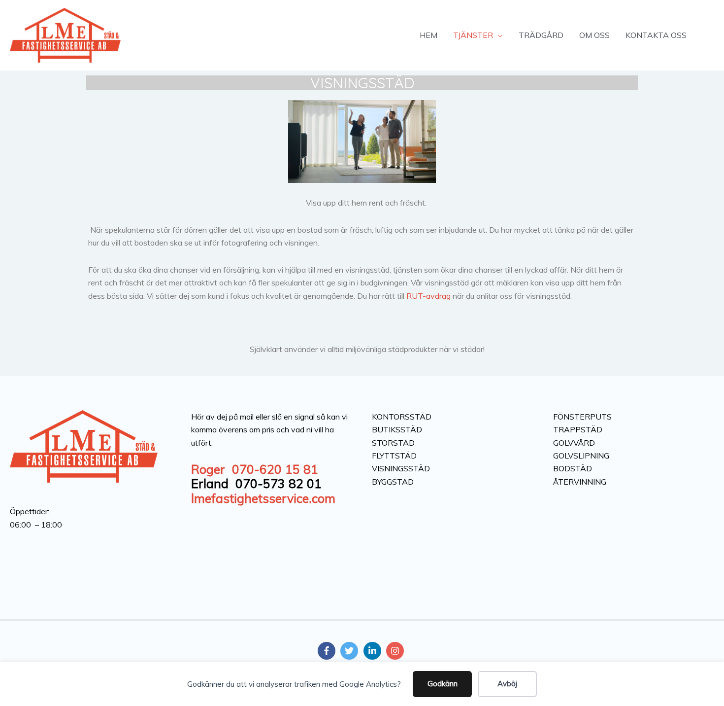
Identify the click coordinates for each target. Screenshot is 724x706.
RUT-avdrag (428, 296)
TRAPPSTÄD (577, 429)
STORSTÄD (393, 443)
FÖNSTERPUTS (582, 417)
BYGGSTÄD (393, 482)
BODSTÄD (572, 468)
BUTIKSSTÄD (397, 429)
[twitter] (350, 651)
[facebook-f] (328, 651)
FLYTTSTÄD (394, 455)
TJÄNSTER (473, 35)
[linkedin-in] (373, 651)
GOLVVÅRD (574, 443)
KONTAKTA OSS (656, 35)
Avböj (507, 683)
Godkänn (443, 683)
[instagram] (396, 651)
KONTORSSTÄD (401, 417)
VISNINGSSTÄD (362, 82)
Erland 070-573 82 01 (256, 483)
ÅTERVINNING (579, 482)
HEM (428, 35)
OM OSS (594, 35)
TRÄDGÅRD (541, 35)
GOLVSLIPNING (581, 455)
